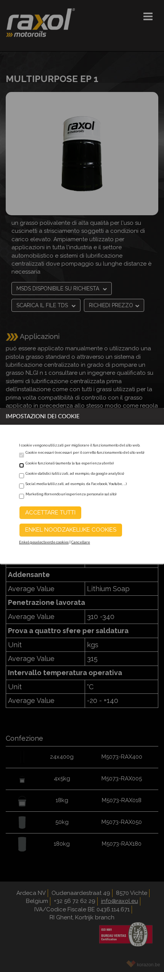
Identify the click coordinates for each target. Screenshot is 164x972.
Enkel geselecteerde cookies (44, 542)
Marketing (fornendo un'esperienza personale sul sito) (71, 494)
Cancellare (80, 542)
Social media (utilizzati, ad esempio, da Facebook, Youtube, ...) (76, 484)
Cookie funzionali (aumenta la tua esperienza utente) (70, 463)
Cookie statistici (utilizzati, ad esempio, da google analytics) (75, 474)
